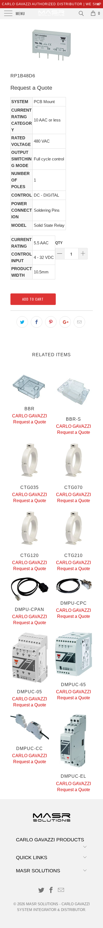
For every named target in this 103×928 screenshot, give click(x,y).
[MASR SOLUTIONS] (51, 13)
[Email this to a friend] (79, 322)
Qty (59, 243)
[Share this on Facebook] (36, 322)
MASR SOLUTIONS (42, 904)
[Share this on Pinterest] (51, 322)
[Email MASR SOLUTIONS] (61, 890)
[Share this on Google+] (65, 322)
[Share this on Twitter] (22, 322)
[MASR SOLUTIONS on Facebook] (51, 890)
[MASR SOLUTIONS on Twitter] (41, 890)
